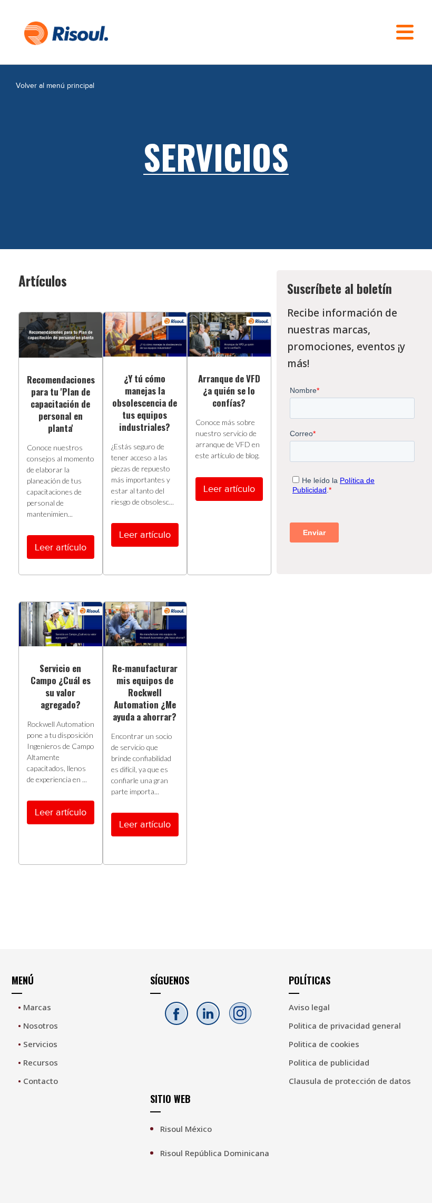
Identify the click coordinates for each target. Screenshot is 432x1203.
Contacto (38, 1081)
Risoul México (186, 1128)
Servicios (37, 1044)
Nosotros (38, 1025)
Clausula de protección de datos (350, 1081)
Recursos (38, 1062)
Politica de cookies (324, 1044)
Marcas (34, 1007)
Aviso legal (309, 1007)
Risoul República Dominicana (214, 1153)
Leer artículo (60, 547)
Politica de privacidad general (345, 1025)
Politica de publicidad (329, 1062)
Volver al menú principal (55, 86)
